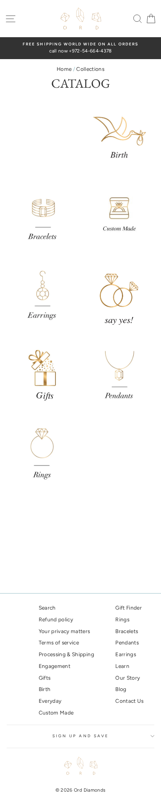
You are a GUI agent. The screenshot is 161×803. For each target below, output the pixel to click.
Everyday (50, 701)
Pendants (127, 642)
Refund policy (56, 619)
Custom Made (56, 712)
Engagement (54, 666)
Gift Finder (128, 608)
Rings (122, 619)
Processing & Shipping (66, 654)
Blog (120, 689)
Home (64, 69)
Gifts (45, 678)
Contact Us (129, 701)
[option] (80, 48)
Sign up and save (80, 735)
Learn (122, 666)
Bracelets (126, 631)
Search (47, 608)
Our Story (127, 678)
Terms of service (59, 642)
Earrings (125, 654)
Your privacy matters (64, 631)
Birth (45, 689)
